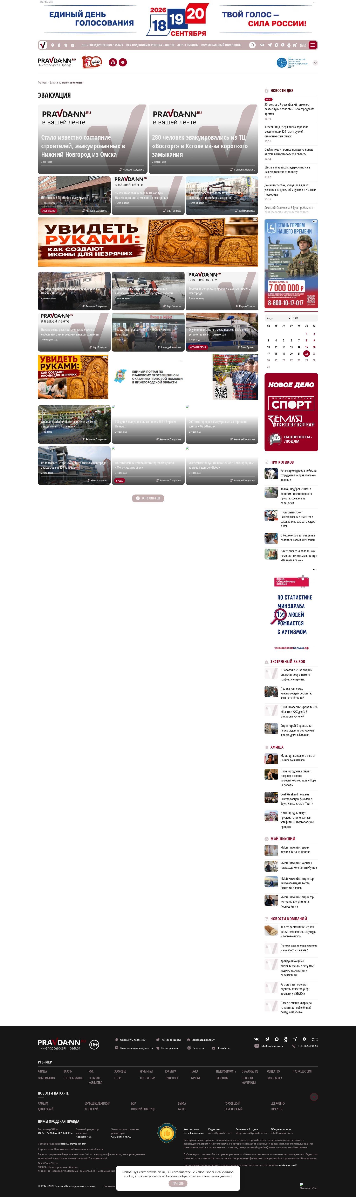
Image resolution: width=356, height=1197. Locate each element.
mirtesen (284, 1165)
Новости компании (248, 1080)
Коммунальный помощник (221, 45)
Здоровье (120, 1071)
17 (268, 353)
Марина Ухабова (247, 306)
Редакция (199, 1048)
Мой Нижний (283, 839)
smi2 (294, 1165)
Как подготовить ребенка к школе (150, 45)
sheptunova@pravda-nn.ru (252, 1133)
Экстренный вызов (288, 662)
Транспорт (171, 1078)
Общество (273, 1071)
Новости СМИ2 (276, 1021)
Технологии (147, 1078)
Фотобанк (224, 1048)
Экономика (274, 1078)
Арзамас (43, 1103)
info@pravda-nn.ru (272, 1046)
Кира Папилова (174, 210)
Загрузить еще (151, 498)
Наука (194, 1071)
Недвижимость (226, 1071)
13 (291, 347)
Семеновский (233, 1109)
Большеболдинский (97, 1103)
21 (299, 353)
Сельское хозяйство (95, 1080)
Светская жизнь (73, 1078)
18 (276, 353)
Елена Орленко (248, 347)
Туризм (195, 1078)
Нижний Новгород (143, 1109)
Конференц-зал (171, 1039)
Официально (46, 1078)
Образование (250, 1071)
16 (314, 347)
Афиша (277, 747)
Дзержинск (278, 1103)
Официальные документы (136, 1048)
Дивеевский (45, 1109)
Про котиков (282, 462)
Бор (133, 1103)
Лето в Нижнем (188, 45)
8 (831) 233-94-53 (308, 1046)
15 (306, 347)
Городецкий (232, 1103)
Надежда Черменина (171, 347)
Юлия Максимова (247, 210)
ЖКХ (91, 1071)
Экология (222, 1078)
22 (306, 353)
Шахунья (276, 1109)
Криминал (146, 1071)
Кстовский (91, 1109)
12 (283, 347)
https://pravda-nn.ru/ (73, 1143)
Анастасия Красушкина (133, 169)
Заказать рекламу (203, 1039)
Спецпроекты (169, 1048)
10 (268, 347)
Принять (178, 1183)
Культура (170, 1071)
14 (299, 347)
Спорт (118, 1078)
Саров (181, 1109)
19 (283, 353)
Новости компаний (289, 919)
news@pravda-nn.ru (220, 1133)
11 (276, 347)
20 (291, 353)
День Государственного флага (103, 45)
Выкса (182, 1103)
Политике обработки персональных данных (198, 1176)
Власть (67, 1071)
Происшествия (302, 1071)
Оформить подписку (132, 1039)
